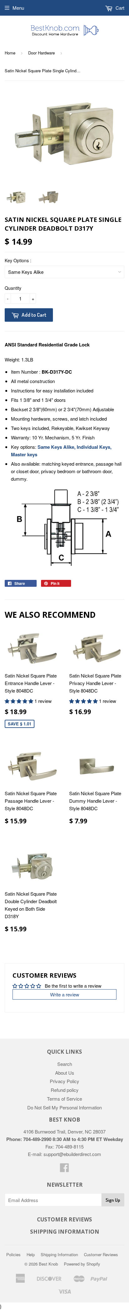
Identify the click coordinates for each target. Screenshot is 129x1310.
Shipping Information (59, 1254)
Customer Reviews (101, 1254)
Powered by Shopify (82, 1264)
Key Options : (18, 260)
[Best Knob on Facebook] (64, 1169)
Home (10, 53)
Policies (13, 1254)
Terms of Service (64, 1098)
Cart (119, 7)
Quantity (13, 288)
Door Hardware (41, 53)
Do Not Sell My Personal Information (64, 1107)
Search (64, 1064)
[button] (19, 701)
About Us (64, 1072)
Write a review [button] (64, 994)
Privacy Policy (64, 1081)
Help (31, 1254)
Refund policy (65, 1090)
